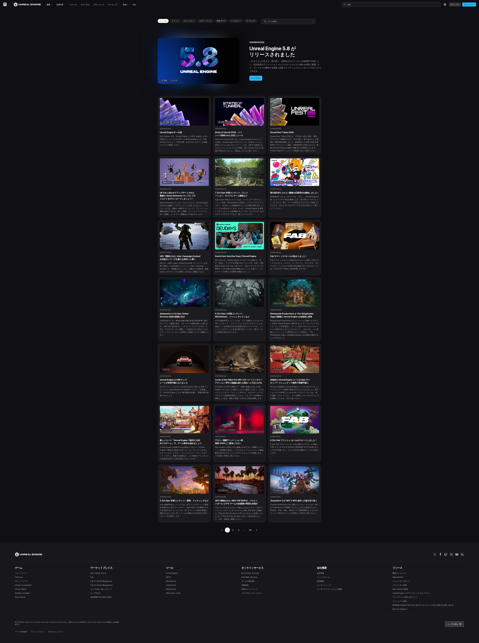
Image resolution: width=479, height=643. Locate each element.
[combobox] (289, 21)
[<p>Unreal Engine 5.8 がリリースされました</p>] (239, 61)
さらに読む (255, 78)
